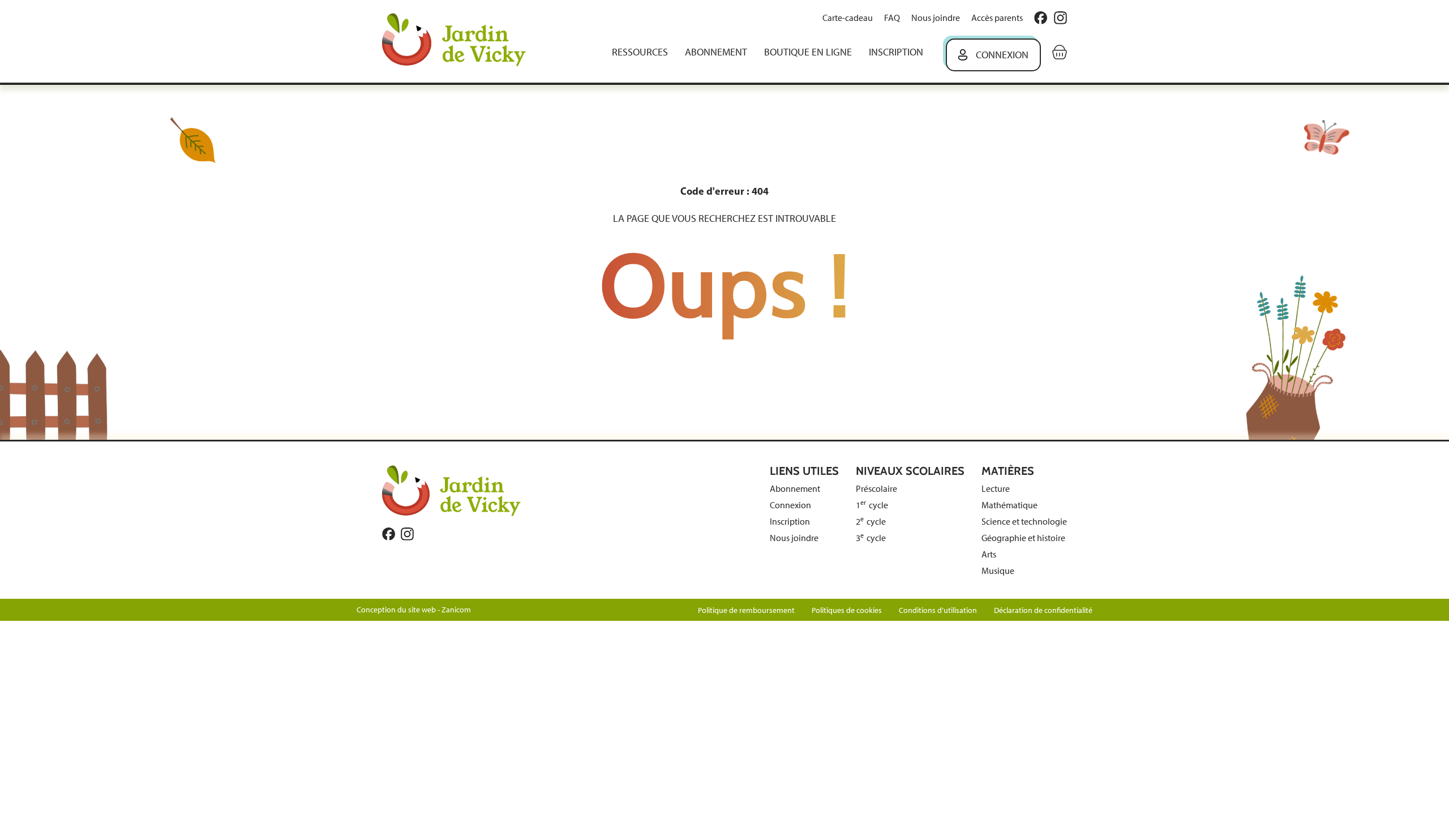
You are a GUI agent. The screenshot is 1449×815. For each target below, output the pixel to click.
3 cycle (871, 538)
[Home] (462, 41)
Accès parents (997, 17)
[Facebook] (1040, 17)
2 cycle (871, 521)
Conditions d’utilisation (938, 610)
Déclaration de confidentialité (1043, 610)
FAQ (892, 17)
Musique (997, 570)
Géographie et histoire (1023, 538)
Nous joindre (935, 17)
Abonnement (716, 52)
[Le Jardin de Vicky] (451, 490)
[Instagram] (1060, 17)
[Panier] (1059, 52)
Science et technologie (1024, 521)
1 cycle (872, 505)
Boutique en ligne (808, 52)
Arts (988, 554)
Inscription (896, 52)
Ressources (640, 52)
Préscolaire (876, 488)
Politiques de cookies (847, 610)
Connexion (1002, 55)
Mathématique (1009, 505)
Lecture (995, 488)
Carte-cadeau (847, 17)
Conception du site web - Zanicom (414, 610)
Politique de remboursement (746, 610)
